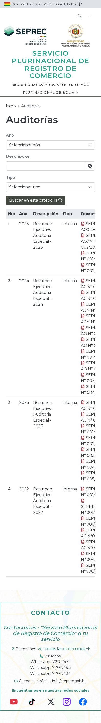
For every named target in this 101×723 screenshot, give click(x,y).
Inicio (11, 106)
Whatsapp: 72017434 (50, 673)
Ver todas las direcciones (62, 648)
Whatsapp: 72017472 (50, 661)
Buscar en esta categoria (33, 200)
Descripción (18, 156)
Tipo (10, 177)
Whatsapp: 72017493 (50, 667)
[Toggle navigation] (90, 16)
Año (10, 135)
